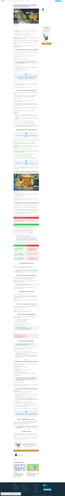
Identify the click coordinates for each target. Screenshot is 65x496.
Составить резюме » (26, 450)
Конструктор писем (16, 487)
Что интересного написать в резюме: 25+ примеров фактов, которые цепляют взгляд (19, 474)
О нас (35, 486)
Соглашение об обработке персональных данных (11, 494)
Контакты (35, 487)
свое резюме (15, 108)
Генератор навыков (16, 488)
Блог (22, 486)
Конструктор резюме (16, 486)
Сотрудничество (36, 488)
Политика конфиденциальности (34, 495)
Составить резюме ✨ (47, 489)
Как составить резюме (25, 488)
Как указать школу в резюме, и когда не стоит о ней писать (33, 474)
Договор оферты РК (49, 495)
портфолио (27, 363)
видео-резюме (32, 267)
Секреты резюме (15, 472)
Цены (35, 489)
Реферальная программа (37, 490)
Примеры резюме (24, 487)
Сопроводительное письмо (18, 421)
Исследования (24, 490)
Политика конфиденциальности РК (42, 495)
